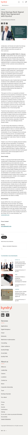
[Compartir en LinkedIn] (4, 23)
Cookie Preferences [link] (6, 419)
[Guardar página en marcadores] (18, 2)
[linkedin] (2, 315)
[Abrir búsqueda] (22, 2)
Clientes (3, 9)
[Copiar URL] (7, 23)
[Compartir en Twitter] (2, 23)
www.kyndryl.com (5, 215)
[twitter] (7, 315)
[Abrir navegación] (26, 2)
